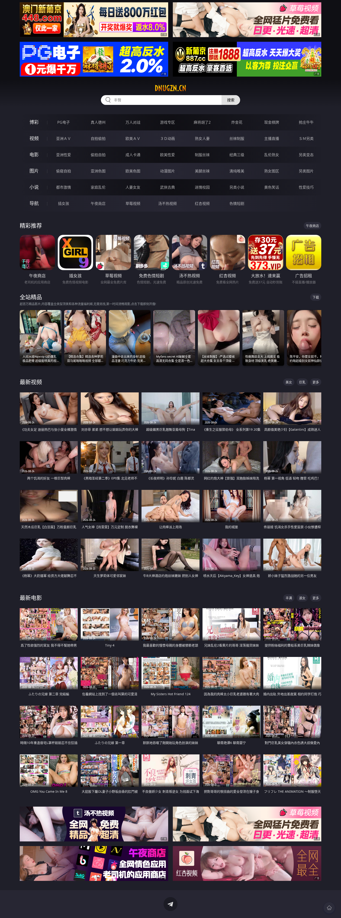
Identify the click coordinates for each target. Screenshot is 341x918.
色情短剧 (236, 203)
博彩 (34, 122)
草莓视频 (132, 203)
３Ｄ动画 (167, 138)
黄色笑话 (271, 187)
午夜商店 (98, 203)
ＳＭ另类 (306, 138)
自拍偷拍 (98, 138)
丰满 (289, 598)
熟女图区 (271, 171)
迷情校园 (202, 187)
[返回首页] (329, 907)
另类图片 (306, 171)
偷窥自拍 (63, 171)
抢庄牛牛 (306, 122)
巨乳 (302, 382)
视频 (34, 138)
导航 (34, 203)
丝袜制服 (236, 138)
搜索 (231, 100)
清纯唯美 (236, 171)
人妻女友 (132, 187)
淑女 (302, 598)
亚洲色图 (98, 171)
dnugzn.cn (170, 88)
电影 (34, 155)
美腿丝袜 (202, 171)
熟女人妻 (202, 138)
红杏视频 (202, 203)
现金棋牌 (271, 122)
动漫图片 (167, 171)
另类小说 (236, 187)
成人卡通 (132, 154)
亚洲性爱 (63, 154)
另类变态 (306, 154)
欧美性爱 (167, 154)
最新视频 (31, 382)
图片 (34, 171)
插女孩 (63, 203)
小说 (34, 187)
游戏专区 (167, 122)
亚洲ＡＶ (63, 138)
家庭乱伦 (98, 187)
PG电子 (63, 122)
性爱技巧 (306, 187)
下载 (315, 297)
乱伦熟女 (271, 154)
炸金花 (236, 122)
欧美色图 (132, 171)
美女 (289, 382)
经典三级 (236, 154)
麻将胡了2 (202, 122)
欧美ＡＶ (132, 138)
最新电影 (31, 597)
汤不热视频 (167, 203)
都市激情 (63, 187)
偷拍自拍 (98, 154)
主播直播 (271, 138)
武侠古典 (167, 187)
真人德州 (98, 122)
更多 (315, 382)
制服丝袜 (202, 154)
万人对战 (132, 122)
